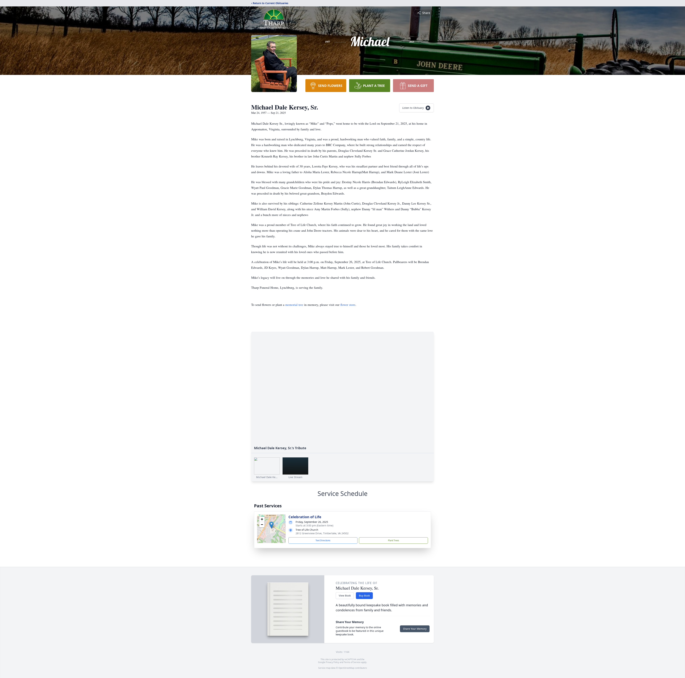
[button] (271, 525)
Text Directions (323, 540)
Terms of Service (352, 662)
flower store (347, 304)
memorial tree (294, 304)
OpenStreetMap (346, 667)
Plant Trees (393, 540)
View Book (345, 595)
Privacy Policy (332, 662)
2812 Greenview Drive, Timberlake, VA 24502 (322, 533)
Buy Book (364, 595)
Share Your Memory (415, 628)
